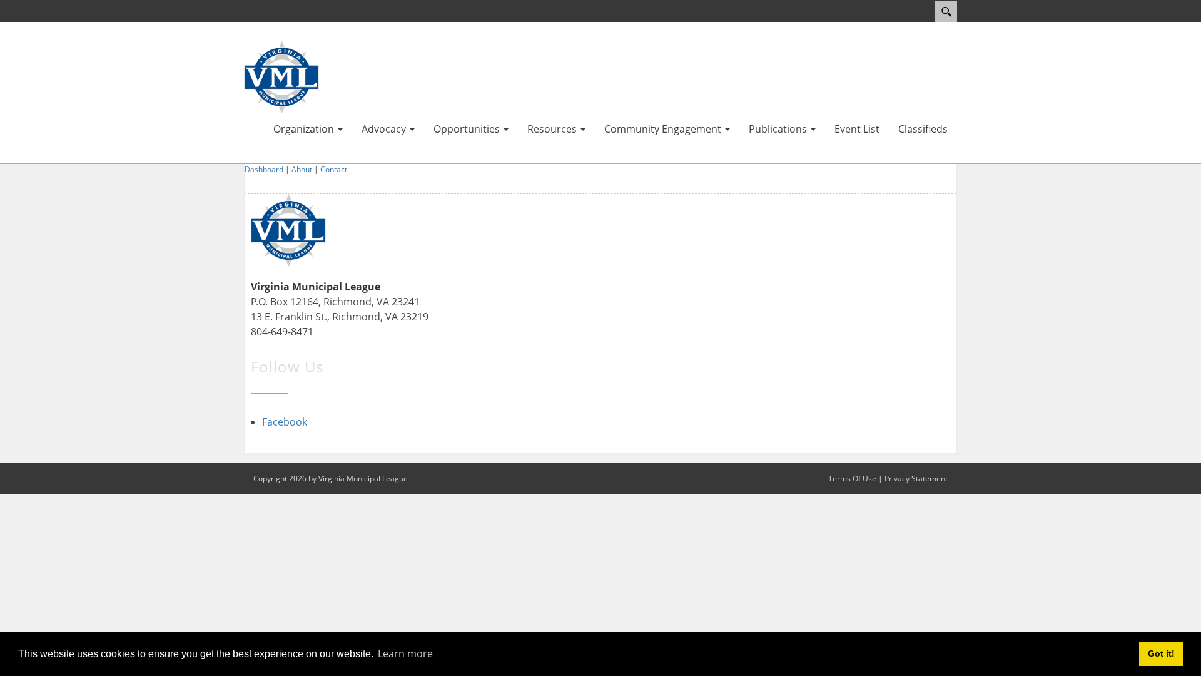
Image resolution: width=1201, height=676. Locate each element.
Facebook (284, 422)
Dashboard (264, 169)
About (301, 169)
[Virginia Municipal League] (281, 75)
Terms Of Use (852, 478)
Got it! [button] (1161, 653)
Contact (333, 169)
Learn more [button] (405, 653)
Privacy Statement (916, 478)
